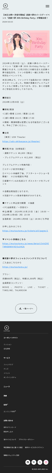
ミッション (7, 344)
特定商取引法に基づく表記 (13, 447)
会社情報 (7, 349)
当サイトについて (10, 439)
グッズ (6, 369)
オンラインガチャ (10, 377)
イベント (7, 373)
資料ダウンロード (10, 427)
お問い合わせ (8, 421)
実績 (5, 396)
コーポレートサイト (11, 338)
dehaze (47, 6)
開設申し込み (8, 432)
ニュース (7, 387)
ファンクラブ (8, 365)
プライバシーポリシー (26, 439)
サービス (7, 358)
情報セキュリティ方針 (11, 455)
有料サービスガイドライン (34, 447)
